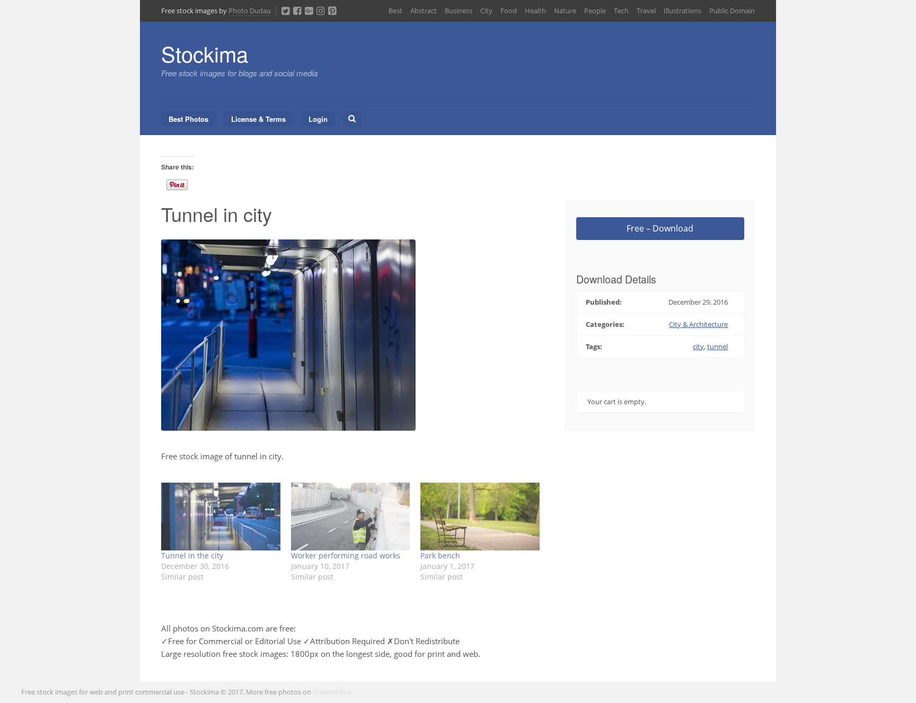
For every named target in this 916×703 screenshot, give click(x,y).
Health (535, 10)
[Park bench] (480, 516)
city (698, 346)
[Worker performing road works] (350, 516)
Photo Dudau (249, 10)
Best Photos (188, 119)
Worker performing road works (345, 555)
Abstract (423, 10)
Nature (565, 10)
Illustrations (682, 10)
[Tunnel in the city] (220, 516)
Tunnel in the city (192, 555)
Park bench (440, 555)
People (595, 10)
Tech (621, 10)
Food (508, 10)
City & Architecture (698, 324)
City (486, 10)
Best (395, 10)
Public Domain (732, 10)
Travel (646, 10)
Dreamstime (332, 692)
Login (318, 119)
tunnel (717, 346)
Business (458, 10)
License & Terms (258, 119)
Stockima (204, 53)
